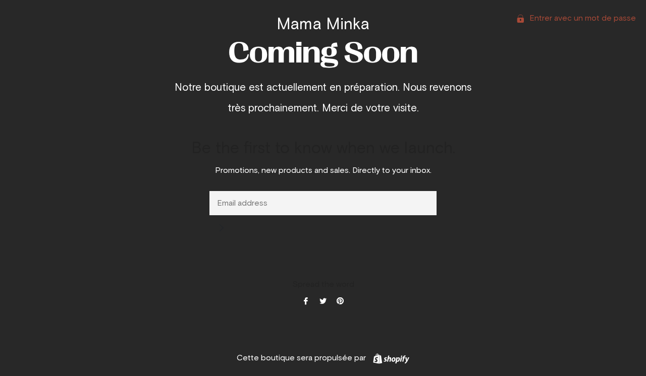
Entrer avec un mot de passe (581, 18)
